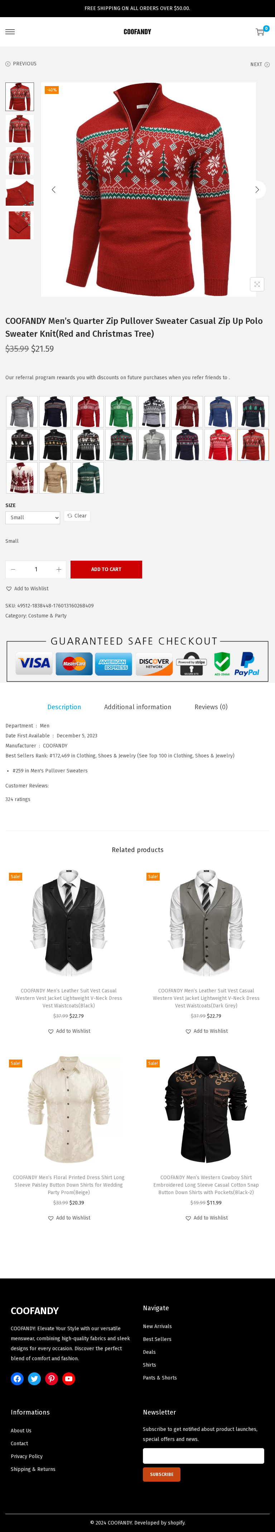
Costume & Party (47, 616)
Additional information (138, 707)
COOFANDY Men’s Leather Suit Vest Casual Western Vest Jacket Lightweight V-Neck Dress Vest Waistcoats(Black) (68, 998)
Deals (149, 1352)
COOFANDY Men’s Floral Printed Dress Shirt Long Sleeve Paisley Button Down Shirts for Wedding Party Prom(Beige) (69, 1185)
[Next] (257, 190)
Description (64, 707)
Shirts (149, 1365)
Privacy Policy (27, 1456)
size (10, 505)
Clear (80, 516)
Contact (19, 1444)
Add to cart (106, 569)
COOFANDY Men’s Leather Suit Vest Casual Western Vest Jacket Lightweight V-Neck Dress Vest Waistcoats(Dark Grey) (206, 998)
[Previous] (54, 190)
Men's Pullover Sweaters (59, 771)
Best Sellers (157, 1339)
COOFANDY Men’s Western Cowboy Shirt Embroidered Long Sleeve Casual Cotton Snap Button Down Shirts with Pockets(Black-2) (206, 1185)
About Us (21, 1431)
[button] (26, 589)
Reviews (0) (211, 707)
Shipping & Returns (33, 1469)
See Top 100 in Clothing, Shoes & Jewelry (186, 756)
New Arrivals (157, 1326)
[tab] (64, 707)
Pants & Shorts (160, 1378)
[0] (260, 31)
